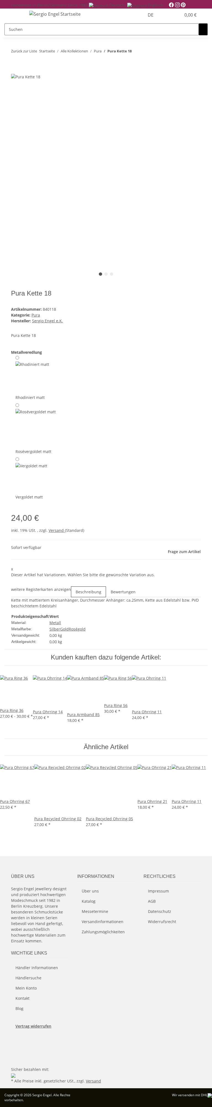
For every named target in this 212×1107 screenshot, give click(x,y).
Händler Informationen (36, 967)
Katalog (89, 901)
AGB (152, 901)
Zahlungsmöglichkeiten (103, 931)
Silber (54, 629)
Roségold (77, 629)
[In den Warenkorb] (15, 70)
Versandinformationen (102, 921)
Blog (19, 1008)
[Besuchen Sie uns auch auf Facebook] (15, 1040)
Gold (64, 629)
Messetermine (95, 911)
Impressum (158, 891)
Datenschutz (159, 911)
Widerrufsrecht (162, 921)
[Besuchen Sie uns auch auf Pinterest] (15, 1046)
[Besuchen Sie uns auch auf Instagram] (15, 1053)
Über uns (90, 891)
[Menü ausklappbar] (18, 15)
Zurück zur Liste (24, 51)
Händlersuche (28, 977)
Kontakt (22, 998)
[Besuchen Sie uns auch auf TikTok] (15, 1059)
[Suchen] (203, 29)
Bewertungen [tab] (123, 591)
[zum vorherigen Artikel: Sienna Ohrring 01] (136, 52)
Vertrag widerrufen (33, 1026)
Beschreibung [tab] (88, 591)
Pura (35, 315)
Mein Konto (26, 988)
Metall (55, 622)
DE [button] (151, 15)
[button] (165, 14)
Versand (57, 530)
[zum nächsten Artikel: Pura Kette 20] (146, 52)
